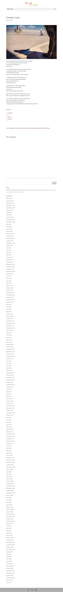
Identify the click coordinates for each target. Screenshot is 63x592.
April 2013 (9, 368)
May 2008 (8, 502)
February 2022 (10, 200)
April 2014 (9, 340)
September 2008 (10, 493)
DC (23, 192)
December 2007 (10, 514)
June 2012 (9, 391)
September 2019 (10, 208)
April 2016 (9, 283)
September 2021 (10, 203)
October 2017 (10, 241)
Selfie (42, 190)
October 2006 (10, 547)
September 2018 (10, 222)
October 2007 (10, 519)
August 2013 (9, 358)
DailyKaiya (12, 128)
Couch (48, 190)
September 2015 (10, 299)
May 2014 (8, 337)
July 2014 (8, 332)
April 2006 (9, 561)
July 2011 (8, 417)
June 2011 (9, 420)
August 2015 (9, 302)
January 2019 (9, 217)
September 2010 (10, 441)
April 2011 (9, 424)
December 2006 (10, 542)
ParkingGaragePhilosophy (36, 128)
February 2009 (10, 481)
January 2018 (9, 236)
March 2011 (9, 427)
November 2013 (10, 351)
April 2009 (9, 476)
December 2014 (10, 321)
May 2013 (8, 365)
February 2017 (10, 259)
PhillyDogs (47, 128)
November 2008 (10, 488)
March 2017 (9, 257)
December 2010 (10, 434)
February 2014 (10, 344)
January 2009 (9, 483)
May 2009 (8, 474)
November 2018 (10, 219)
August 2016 (9, 274)
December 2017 (10, 238)
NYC (8, 192)
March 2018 (9, 231)
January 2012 (9, 403)
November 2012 (10, 380)
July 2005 (8, 582)
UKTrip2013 (15, 192)
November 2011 (10, 408)
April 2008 (9, 504)
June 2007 (9, 528)
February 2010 (10, 457)
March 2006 (9, 563)
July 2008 (8, 497)
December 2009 (10, 460)
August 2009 (9, 469)
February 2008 (10, 509)
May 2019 (8, 212)
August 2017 (9, 245)
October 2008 (10, 490)
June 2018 (9, 226)
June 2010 (9, 448)
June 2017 (9, 250)
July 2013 (8, 361)
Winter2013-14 (38, 190)
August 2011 (9, 415)
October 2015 (10, 297)
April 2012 (9, 396)
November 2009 (10, 462)
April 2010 (9, 453)
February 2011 (10, 429)
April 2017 (9, 255)
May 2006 (8, 559)
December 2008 (10, 486)
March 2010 (9, 455)
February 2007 (10, 537)
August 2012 (9, 387)
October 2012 (10, 382)
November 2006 (10, 545)
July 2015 (8, 304)
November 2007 (10, 516)
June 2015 (9, 307)
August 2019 (9, 210)
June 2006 (9, 556)
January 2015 (9, 318)
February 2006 (10, 566)
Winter (33, 190)
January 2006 (9, 568)
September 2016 (10, 271)
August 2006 (9, 552)
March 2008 (9, 507)
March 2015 (9, 314)
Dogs (17, 128)
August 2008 (9, 495)
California (21, 192)
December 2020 (10, 205)
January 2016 (9, 290)
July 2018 (8, 224)
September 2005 (10, 578)
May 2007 (8, 530)
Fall (46, 190)
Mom (50, 190)
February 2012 (10, 401)
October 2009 (10, 464)
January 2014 (9, 347)
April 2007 (9, 533)
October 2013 (10, 354)
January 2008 (9, 512)
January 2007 (9, 540)
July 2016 (8, 276)
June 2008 (9, 500)
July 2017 (8, 248)
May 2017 (8, 252)
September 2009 (10, 467)
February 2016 (10, 288)
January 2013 (9, 375)
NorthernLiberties (24, 128)
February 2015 (10, 316)
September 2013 (10, 356)
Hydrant (23, 190)
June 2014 (9, 335)
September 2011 (10, 413)
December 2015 (10, 292)
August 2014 (9, 330)
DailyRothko (18, 190)
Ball (18, 192)
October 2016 (10, 269)
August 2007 (9, 523)
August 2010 (9, 443)
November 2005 (10, 573)
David (44, 190)
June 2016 (9, 278)
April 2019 (9, 215)
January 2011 (9, 431)
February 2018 (10, 234)
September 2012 (10, 384)
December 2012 (10, 377)
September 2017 (10, 243)
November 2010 (10, 436)
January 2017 (9, 262)
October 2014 (10, 325)
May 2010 (8, 450)
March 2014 (9, 342)
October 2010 (10, 438)
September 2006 (10, 549)
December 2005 (10, 570)
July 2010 (8, 446)
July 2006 (8, 554)
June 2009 (9, 471)
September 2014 (10, 328)
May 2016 (8, 281)
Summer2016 (11, 192)
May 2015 (8, 309)
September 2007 (10, 521)
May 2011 (8, 422)
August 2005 (9, 580)
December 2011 (10, 405)
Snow (30, 190)
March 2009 (9, 479)
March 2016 (9, 285)
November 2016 (10, 266)
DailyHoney (12, 190)
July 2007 (8, 526)
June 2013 (9, 363)
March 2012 (9, 398)
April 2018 (9, 229)
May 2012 (8, 394)
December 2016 (10, 264)
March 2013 (9, 370)
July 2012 (8, 389)
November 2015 (10, 295)
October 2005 (10, 575)
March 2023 (9, 198)
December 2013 (10, 349)
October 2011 (10, 410)
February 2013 (10, 373)
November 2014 (10, 323)
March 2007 (9, 535)
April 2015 (9, 311)
